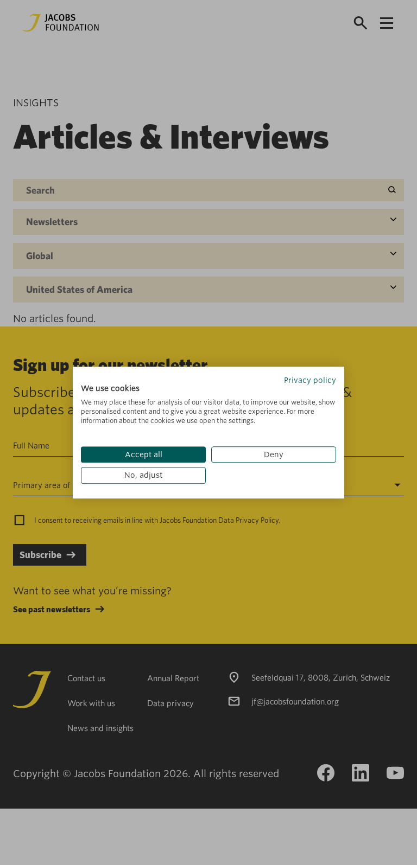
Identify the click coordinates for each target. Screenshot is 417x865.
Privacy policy (310, 380)
